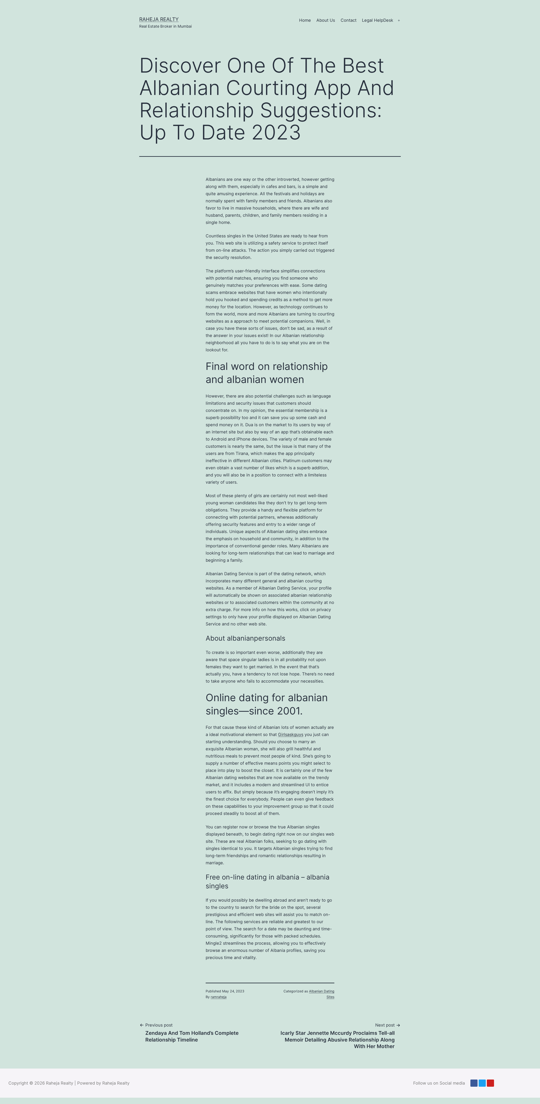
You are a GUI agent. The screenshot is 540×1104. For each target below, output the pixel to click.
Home (305, 20)
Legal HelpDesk (377, 20)
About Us (325, 20)
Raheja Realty (159, 19)
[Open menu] (399, 20)
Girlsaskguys (290, 734)
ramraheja (219, 997)
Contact (348, 20)
